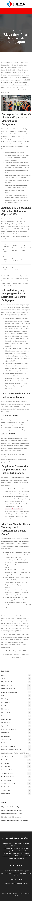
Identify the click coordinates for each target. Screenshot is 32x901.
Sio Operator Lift (6, 780)
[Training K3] (16, 4)
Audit (3, 678)
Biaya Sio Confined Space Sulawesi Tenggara (14, 820)
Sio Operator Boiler (7, 770)
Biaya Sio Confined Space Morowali (11, 810)
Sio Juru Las (5, 763)
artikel (3, 675)
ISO (2, 695)
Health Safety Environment (9, 692)
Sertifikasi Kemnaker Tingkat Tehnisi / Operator (15, 753)
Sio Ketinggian (5, 766)
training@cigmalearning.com (19, 883)
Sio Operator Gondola (7, 776)
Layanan (3, 716)
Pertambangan (5, 732)
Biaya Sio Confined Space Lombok (11, 813)
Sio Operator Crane (7, 773)
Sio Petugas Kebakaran (8, 783)
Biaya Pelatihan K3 (7, 682)
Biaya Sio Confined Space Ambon (11, 817)
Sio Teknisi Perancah (7, 787)
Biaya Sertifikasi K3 (7, 685)
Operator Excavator (7, 726)
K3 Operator (5, 709)
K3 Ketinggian (5, 699)
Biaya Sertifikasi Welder (8, 688)
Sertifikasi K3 (5, 743)
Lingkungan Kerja (6, 719)
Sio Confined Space (7, 756)
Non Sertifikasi (5, 722)
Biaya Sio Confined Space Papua (10, 807)
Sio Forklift (4, 760)
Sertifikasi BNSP (6, 739)
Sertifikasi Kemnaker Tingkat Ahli (11, 749)
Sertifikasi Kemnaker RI (8, 746)
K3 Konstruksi (5, 702)
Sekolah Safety (5, 736)
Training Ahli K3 (6, 790)
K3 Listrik (4, 705)
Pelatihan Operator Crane (8, 729)
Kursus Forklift (5, 712)
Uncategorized (5, 793)
